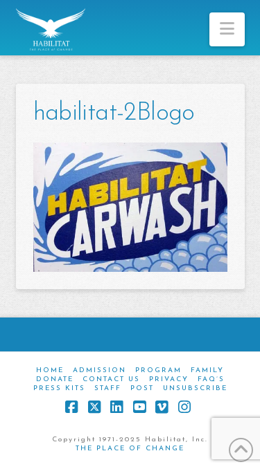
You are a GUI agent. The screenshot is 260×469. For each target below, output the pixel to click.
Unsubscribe (195, 388)
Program (158, 370)
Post (142, 388)
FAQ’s (211, 379)
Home (50, 370)
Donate (54, 379)
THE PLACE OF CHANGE (130, 448)
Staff (107, 388)
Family (207, 370)
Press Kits (59, 388)
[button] (227, 29)
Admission (99, 370)
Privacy (169, 379)
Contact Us (111, 379)
